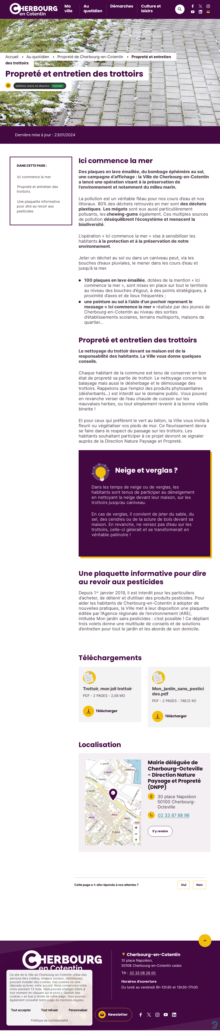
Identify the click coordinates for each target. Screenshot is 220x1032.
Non (199, 885)
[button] (8, 85)
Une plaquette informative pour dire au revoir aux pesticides (38, 206)
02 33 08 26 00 (143, 973)
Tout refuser (49, 1010)
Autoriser (58, 86)
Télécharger (106, 710)
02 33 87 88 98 (173, 815)
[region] (113, 802)
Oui (183, 885)
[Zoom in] (136, 828)
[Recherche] (180, 9)
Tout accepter (21, 1010)
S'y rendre (160, 831)
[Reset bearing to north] (136, 840)
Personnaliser (78, 1010)
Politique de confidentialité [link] (49, 1020)
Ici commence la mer (34, 177)
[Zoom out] (136, 834)
